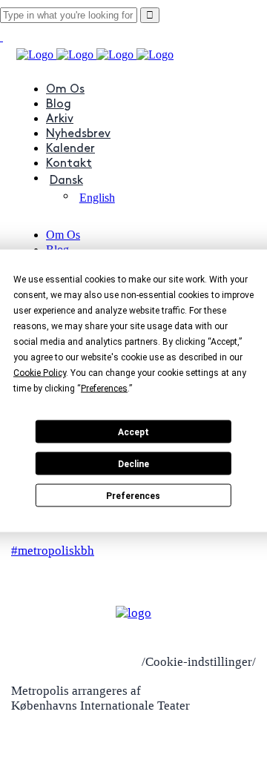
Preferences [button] (104, 388)
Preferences (133, 495)
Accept (133, 431)
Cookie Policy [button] (39, 373)
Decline (133, 463)
